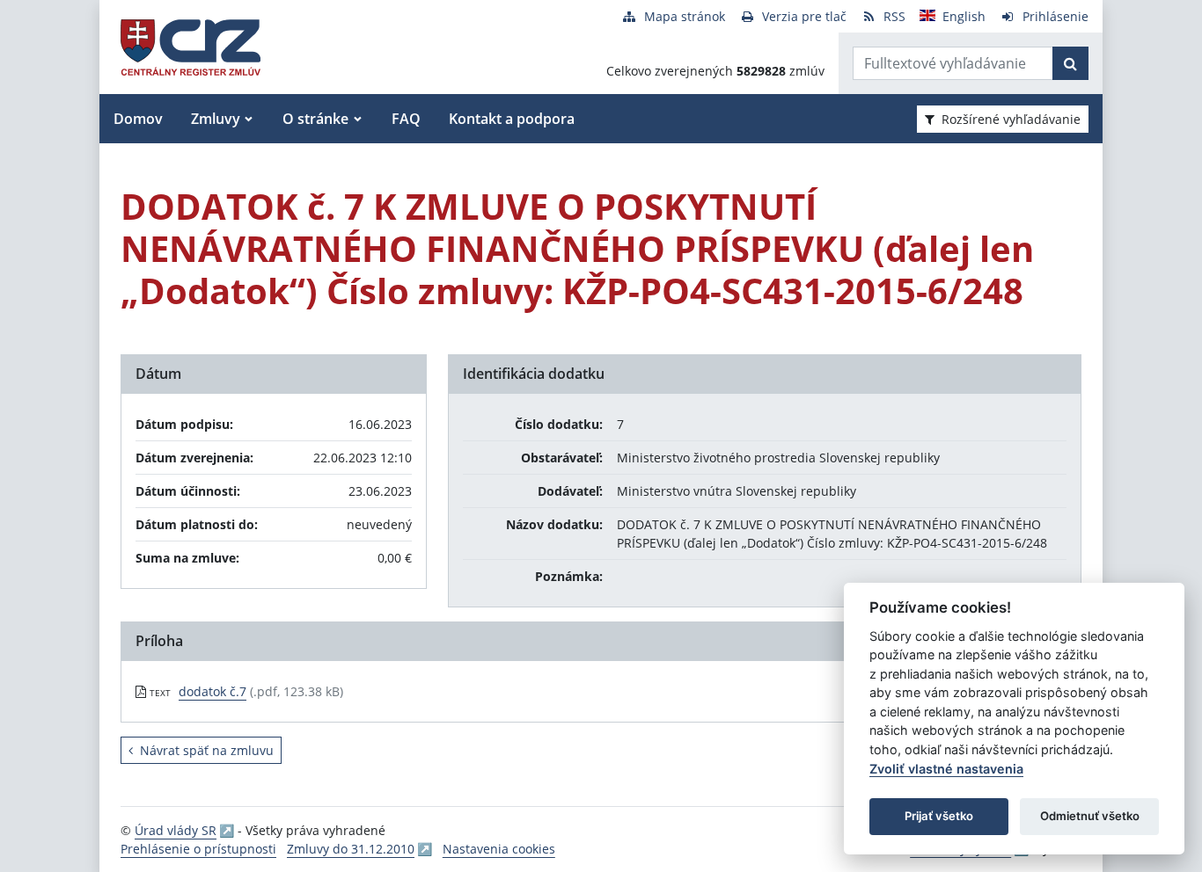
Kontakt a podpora (512, 118)
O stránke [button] (315, 118)
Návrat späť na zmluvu (207, 750)
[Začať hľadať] (1070, 63)
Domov (138, 118)
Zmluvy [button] (215, 118)
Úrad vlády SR (175, 830)
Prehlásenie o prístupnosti (198, 848)
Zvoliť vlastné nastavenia (946, 768)
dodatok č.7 (212, 691)
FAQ (406, 118)
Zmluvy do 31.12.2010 (350, 848)
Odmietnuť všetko (1090, 816)
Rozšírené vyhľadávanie (1011, 119)
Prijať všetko (939, 816)
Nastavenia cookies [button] (499, 848)
